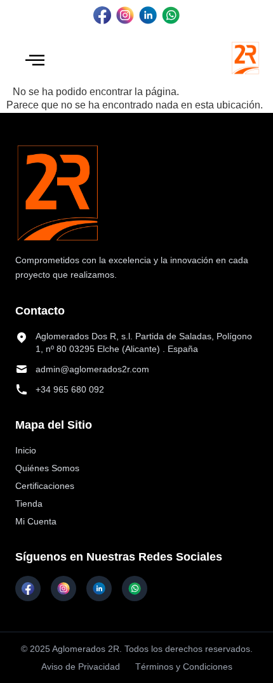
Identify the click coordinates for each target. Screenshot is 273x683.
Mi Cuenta (36, 521)
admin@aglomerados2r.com (92, 369)
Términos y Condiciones (183, 666)
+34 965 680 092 (70, 389)
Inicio (25, 450)
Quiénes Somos (47, 468)
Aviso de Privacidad (80, 666)
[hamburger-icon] (34, 61)
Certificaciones (44, 486)
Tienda (29, 503)
